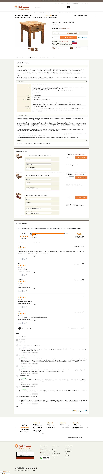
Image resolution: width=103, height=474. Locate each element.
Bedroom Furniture (30, 17)
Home (16, 17)
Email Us (42, 452)
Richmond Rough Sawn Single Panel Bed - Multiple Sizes (37, 175)
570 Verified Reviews (25, 429)
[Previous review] (16, 427)
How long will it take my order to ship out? (28, 396)
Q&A (53, 57)
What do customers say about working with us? (29, 345)
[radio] (51, 233)
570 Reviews (25, 238)
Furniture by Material (70, 12)
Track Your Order (17, 3)
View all (17, 406)
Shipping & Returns (68, 451)
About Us (68, 3)
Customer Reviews (44, 57)
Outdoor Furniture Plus (56, 453)
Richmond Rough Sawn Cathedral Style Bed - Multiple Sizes (37, 155)
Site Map (66, 456)
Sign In (22, 3)
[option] (33, 33)
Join (25, 458)
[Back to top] (94, 470)
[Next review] (87, 427)
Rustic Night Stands (38, 17)
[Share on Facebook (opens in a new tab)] (22, 259)
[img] (24, 427)
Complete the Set (32, 57)
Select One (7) (56, 33)
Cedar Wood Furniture (56, 455)
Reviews (53, 456)
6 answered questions (56, 25)
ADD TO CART (69, 37)
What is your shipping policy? (25, 365)
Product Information (20, 57)
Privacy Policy (67, 453)
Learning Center (67, 447)
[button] (33, 352)
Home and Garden (57, 12)
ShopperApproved (25, 350)
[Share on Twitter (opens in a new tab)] (24, 259)
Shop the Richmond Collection (23, 216)
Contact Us (64, 3)
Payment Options (68, 455)
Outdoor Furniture (30, 12)
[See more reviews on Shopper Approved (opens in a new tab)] (26, 259)
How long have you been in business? (27, 355)
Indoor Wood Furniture (44, 12)
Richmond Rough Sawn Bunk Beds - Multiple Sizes (36, 195)
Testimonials (54, 451)
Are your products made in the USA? (27, 386)
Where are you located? (24, 375)
